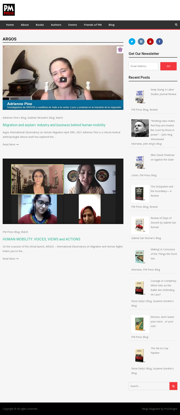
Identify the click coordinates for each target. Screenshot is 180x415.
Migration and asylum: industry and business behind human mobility (54, 125)
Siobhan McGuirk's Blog (40, 117)
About (25, 24)
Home (10, 24)
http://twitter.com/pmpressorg (132, 41)
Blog (112, 24)
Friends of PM (93, 24)
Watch (59, 117)
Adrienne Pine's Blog (14, 117)
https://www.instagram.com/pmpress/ (141, 41)
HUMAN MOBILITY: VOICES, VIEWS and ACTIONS (41, 239)
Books (40, 24)
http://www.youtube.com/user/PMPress (150, 41)
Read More (9, 144)
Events (72, 24)
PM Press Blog (11, 232)
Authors (56, 24)
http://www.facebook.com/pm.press (159, 41)
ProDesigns (170, 408)
